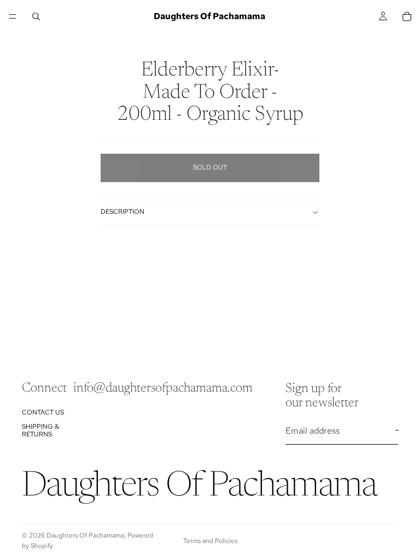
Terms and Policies (210, 540)
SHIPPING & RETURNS (40, 430)
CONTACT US (43, 411)
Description (122, 211)
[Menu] (12, 16)
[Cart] (407, 16)
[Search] (36, 16)
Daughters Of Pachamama (85, 535)
